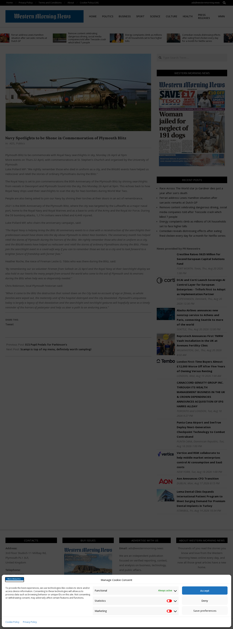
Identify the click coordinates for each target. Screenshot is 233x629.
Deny (205, 600)
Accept (204, 590)
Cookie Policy (12, 622)
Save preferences (204, 610)
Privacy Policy (30, 622)
